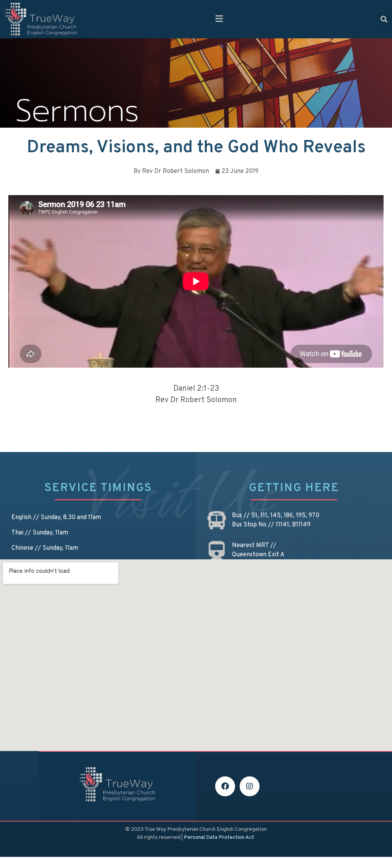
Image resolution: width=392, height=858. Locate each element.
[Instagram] (250, 786)
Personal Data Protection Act (219, 837)
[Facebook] (225, 786)
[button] (219, 19)
